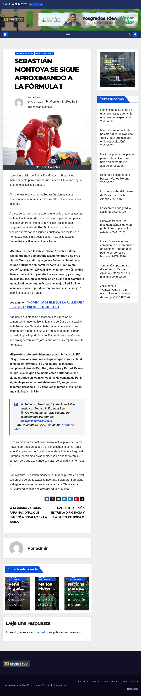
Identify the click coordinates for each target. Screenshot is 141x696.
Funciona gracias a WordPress (18, 685)
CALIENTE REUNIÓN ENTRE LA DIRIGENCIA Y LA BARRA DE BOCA (68, 512)
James (124, 681)
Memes (134, 681)
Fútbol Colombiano (15, 578)
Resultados (132, 689)
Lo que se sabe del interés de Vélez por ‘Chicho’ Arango (116, 195)
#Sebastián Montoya (40, 106)
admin (36, 97)
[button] (129, 34)
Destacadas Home (24, 53)
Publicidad (83, 681)
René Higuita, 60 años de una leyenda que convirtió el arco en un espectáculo (116, 113)
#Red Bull (71, 101)
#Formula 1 (56, 101)
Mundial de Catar (99, 681)
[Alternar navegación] (68, 34)
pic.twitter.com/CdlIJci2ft (36, 420)
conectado (40, 632)
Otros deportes (44, 53)
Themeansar (60, 685)
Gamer (114, 681)
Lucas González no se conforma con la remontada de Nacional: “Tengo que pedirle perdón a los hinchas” (117, 249)
